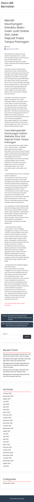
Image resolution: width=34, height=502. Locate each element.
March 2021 (6, 444)
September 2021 (8, 428)
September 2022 (8, 396)
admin (8, 47)
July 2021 (5, 434)
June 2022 (6, 404)
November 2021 (7, 423)
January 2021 (7, 450)
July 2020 (6, 466)
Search (5, 334)
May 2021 (5, 439)
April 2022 (6, 410)
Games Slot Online (8, 483)
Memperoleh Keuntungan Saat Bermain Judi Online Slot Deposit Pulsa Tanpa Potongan (16, 355)
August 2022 (6, 399)
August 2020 (7, 463)
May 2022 (6, 407)
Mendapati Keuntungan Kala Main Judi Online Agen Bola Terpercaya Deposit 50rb (17, 360)
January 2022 (7, 418)
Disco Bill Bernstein (7, 5)
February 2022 (7, 415)
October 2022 (7, 393)
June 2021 (6, 436)
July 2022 (6, 401)
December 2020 (8, 453)
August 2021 (6, 431)
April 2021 (6, 442)
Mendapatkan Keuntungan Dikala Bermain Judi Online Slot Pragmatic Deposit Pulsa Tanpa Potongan (16, 365)
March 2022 (6, 412)
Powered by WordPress (17, 499)
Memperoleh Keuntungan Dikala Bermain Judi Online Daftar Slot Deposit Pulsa (15, 371)
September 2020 (8, 461)
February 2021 (7, 447)
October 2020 (7, 458)
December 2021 (8, 420)
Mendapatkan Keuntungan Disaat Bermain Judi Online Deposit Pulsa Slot (16, 375)
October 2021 (7, 426)
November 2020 (8, 455)
